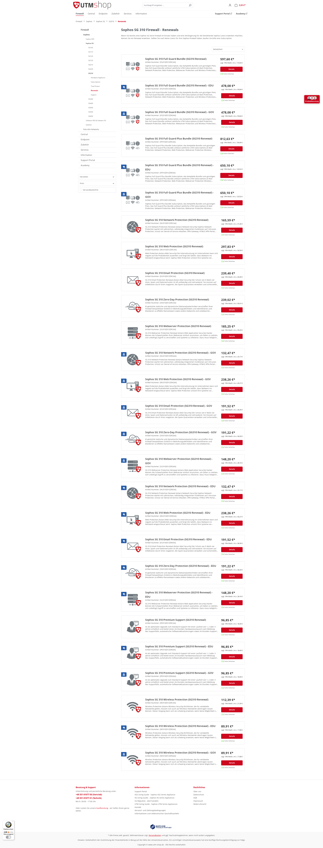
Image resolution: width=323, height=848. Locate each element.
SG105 (90, 48)
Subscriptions (95, 82)
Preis (82, 183)
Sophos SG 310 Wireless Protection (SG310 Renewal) (176, 699)
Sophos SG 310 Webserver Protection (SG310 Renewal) (178, 326)
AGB (195, 798)
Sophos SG (90, 43)
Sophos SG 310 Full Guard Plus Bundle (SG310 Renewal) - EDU (179, 167)
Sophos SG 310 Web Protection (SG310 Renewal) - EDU (177, 512)
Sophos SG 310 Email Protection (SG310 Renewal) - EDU (178, 539)
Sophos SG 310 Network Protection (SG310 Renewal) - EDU (180, 486)
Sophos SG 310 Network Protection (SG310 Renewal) (176, 220)
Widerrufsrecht (199, 804)
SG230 (90, 69)
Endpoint (85, 139)
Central (84, 134)
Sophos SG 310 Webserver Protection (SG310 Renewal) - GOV (178, 461)
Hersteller (84, 177)
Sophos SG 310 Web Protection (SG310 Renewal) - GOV (178, 379)
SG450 (90, 108)
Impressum (198, 801)
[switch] (8, 837)
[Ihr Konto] (230, 5)
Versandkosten (155, 835)
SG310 (90, 73)
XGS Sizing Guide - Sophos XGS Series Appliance (155, 794)
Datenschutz (198, 794)
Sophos (86, 34)
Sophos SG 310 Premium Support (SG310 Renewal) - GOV (179, 673)
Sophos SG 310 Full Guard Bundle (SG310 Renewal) (175, 59)
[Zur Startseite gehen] (92, 5)
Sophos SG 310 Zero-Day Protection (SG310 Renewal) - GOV (180, 432)
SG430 (90, 103)
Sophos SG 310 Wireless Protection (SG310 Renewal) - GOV (180, 752)
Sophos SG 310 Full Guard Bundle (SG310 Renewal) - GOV (179, 112)
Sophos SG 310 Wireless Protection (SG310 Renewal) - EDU (180, 726)
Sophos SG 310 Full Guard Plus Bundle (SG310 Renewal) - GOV (179, 195)
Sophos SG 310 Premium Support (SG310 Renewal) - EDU (179, 646)
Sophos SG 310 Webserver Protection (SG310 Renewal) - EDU (178, 594)
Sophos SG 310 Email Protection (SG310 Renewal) (175, 273)
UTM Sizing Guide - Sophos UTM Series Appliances (156, 804)
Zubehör (89, 125)
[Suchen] (190, 5)
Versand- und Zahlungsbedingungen (150, 810)
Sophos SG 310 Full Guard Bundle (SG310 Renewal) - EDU (179, 85)
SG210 (90, 65)
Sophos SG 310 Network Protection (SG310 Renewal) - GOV (180, 352)
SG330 (90, 99)
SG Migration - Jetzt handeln (146, 801)
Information (86, 155)
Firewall (85, 29)
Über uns (197, 791)
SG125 (90, 56)
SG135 (90, 60)
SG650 (90, 116)
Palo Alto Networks (91, 129)
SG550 (90, 112)
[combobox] (165, 5)
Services (85, 149)
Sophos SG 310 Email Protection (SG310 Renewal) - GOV (178, 405)
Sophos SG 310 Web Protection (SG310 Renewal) (174, 246)
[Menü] (12, 821)
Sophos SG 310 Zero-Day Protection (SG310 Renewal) (177, 299)
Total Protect (95, 86)
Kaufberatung (102, 808)
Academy (85, 165)
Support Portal (88, 160)
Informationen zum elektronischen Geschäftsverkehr (157, 813)
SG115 (90, 52)
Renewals (94, 90)
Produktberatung (312, 101)
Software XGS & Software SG (96, 120)
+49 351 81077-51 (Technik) (89, 798)
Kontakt (138, 807)
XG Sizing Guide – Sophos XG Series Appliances (154, 798)
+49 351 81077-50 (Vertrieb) (89, 794)
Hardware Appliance (98, 78)
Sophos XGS (90, 39)
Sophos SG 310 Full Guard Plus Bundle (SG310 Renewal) (178, 138)
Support (93, 95)
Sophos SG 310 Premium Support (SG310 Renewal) (175, 619)
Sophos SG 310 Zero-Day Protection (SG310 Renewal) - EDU (180, 566)
